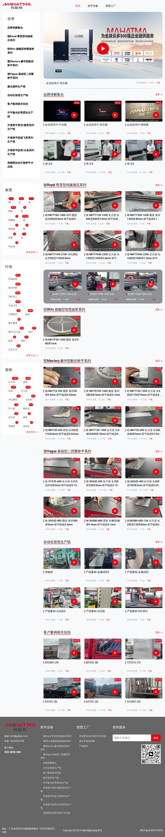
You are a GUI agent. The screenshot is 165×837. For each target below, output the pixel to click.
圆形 (25, 382)
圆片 (31, 332)
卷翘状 (11, 426)
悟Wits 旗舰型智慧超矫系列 (20, 50)
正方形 (24, 391)
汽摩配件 (12, 314)
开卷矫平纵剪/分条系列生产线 (20, 152)
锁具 (10, 340)
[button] (79, 5)
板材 (27, 314)
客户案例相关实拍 (17, 103)
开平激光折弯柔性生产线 (20, 114)
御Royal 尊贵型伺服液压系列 (20, 38)
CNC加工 (12, 296)
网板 (10, 211)
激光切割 (12, 287)
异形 (10, 391)
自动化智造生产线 (17, 95)
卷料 (23, 340)
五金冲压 (12, 305)
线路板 (11, 229)
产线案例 (83, 746)
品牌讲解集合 (15, 27)
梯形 (25, 417)
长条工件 (12, 349)
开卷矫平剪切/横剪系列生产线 (20, 127)
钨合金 (11, 246)
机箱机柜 (12, 279)
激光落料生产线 (16, 86)
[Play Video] (103, 48)
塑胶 (10, 237)
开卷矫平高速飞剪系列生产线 (20, 139)
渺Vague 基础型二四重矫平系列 (20, 75)
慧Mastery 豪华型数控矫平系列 (20, 63)
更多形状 (30, 432)
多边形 (11, 417)
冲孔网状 (12, 399)
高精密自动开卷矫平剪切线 (92, 736)
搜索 (156, 738)
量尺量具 (12, 323)
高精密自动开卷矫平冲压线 (20, 164)
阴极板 (11, 220)
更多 (157, 94)
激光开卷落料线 (87, 741)
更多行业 (30, 355)
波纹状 (26, 426)
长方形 (11, 382)
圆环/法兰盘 (14, 332)
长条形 (28, 399)
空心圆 (11, 408)
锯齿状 (26, 408)
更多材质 (30, 252)
